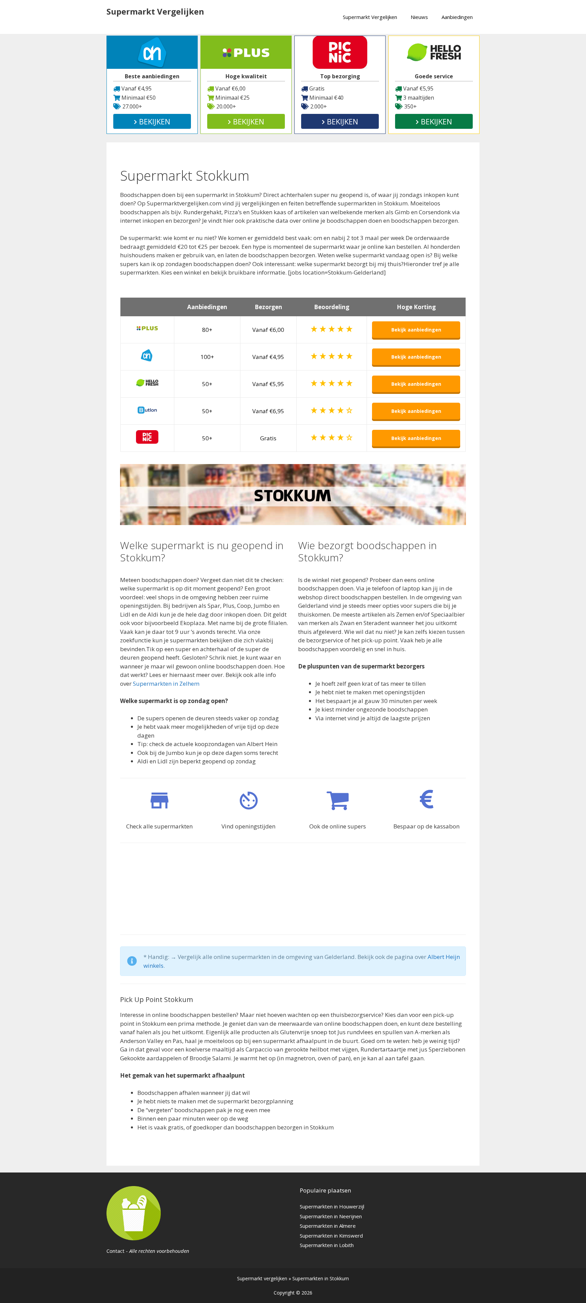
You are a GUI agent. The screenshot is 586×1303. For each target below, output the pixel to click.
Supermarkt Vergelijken (155, 11)
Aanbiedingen (457, 17)
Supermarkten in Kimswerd (331, 1235)
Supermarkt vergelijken (262, 1278)
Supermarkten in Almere (328, 1225)
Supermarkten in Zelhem (166, 683)
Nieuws (419, 17)
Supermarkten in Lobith (327, 1245)
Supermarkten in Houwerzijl (332, 1206)
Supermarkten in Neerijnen (331, 1216)
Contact (115, 1250)
